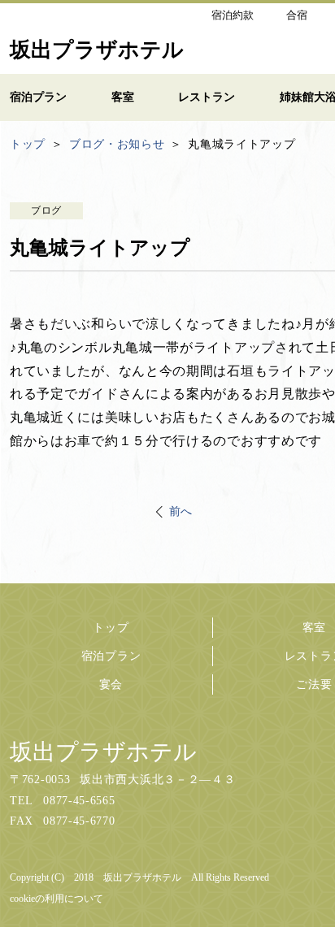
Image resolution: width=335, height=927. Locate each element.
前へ (181, 511)
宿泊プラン (111, 656)
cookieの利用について (56, 898)
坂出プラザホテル (103, 752)
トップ (110, 628)
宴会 (111, 684)
